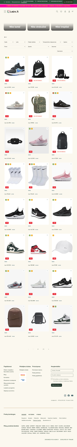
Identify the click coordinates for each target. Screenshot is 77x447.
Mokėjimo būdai (24, 370)
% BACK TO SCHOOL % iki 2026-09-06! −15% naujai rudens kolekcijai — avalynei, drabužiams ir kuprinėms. (38, 6)
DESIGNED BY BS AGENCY (52, 439)
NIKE (71, 427)
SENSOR (46, 431)
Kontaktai (6, 377)
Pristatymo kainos (37, 370)
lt (72, 11)
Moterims (31, 414)
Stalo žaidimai (62, 418)
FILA (66, 429)
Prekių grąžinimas (37, 375)
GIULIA (69, 431)
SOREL (31, 431)
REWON (29, 427)
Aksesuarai (43, 418)
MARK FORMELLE (38, 431)
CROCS (62, 429)
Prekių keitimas (36, 373)
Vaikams (24, 414)
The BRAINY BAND (53, 427)
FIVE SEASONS (25, 431)
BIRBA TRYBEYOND (48, 429)
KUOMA (61, 426)
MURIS (34, 433)
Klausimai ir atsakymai (10, 380)
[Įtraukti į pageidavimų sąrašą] (24, 57)
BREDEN (67, 427)
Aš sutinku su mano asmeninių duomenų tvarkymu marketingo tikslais (63, 380)
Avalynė (30, 418)
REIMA (43, 426)
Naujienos (24, 418)
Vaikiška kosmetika (26, 420)
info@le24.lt (54, 400)
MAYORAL (61, 427)
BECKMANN (60, 431)
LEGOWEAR (67, 426)
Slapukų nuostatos (9, 391)
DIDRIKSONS (44, 427)
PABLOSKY (38, 426)
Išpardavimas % (47, 420)
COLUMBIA (39, 429)
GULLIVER (24, 433)
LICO (38, 433)
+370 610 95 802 (61, 400)
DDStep (29, 433)
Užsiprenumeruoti (56, 385)
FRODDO (56, 429)
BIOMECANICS (25, 429)
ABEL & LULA (52, 431)
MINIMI (33, 427)
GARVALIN (32, 429)
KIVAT (56, 426)
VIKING (52, 426)
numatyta (59, 51)
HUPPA (23, 426)
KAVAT (69, 429)
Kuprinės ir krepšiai (52, 418)
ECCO (48, 426)
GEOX (65, 431)
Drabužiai (36, 418)
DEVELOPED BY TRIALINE (66, 439)
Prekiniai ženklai (37, 420)
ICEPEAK (24, 427)
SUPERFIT (32, 426)
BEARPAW (43, 433)
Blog (5, 374)
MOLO (48, 433)
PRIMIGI (38, 427)
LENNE (27, 426)
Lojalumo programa (9, 388)
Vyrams (38, 414)
